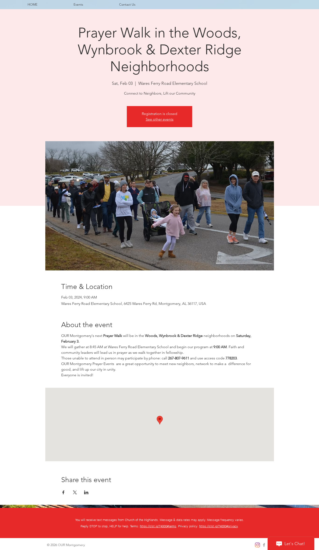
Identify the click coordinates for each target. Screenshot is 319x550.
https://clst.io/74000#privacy (218, 526)
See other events (160, 119)
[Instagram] (257, 545)
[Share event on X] (75, 492)
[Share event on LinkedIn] (86, 492)
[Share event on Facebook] (63, 492)
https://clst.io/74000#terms (158, 526)
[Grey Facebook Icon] (264, 545)
